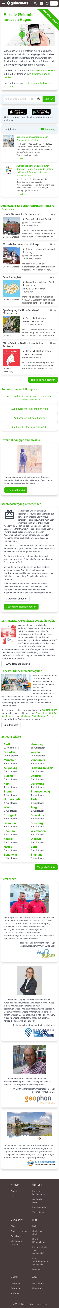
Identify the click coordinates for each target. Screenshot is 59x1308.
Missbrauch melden (16, 1242)
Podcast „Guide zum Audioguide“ (39, 1250)
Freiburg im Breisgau (44, 768)
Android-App (38, 1283)
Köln (7, 783)
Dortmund (37, 783)
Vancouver (38, 760)
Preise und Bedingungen (38, 1192)
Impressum (42, 1304)
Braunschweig (40, 791)
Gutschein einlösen (16, 598)
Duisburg (37, 823)
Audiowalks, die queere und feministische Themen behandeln (29, 398)
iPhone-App (37, 1288)
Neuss (8, 846)
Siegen (8, 776)
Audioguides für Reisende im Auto (29, 408)
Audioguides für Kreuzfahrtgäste (29, 427)
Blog (13, 1226)
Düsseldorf (38, 815)
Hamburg (37, 744)
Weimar (36, 752)
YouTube (15, 1293)
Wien (7, 807)
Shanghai (37, 854)
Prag (34, 807)
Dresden (9, 752)
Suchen (49, 98)
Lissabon (10, 823)
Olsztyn (36, 838)
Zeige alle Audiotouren (43, 379)
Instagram (15, 1283)
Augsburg (10, 768)
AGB (15, 1304)
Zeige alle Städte (46, 867)
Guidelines (15, 1236)
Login (13, 1196)
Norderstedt (12, 799)
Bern (34, 846)
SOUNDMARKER (49, 710)
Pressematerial (39, 1207)
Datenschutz (27, 1304)
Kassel (8, 838)
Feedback (37, 1269)
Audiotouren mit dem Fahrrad (30, 418)
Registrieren (16, 1191)
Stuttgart (10, 815)
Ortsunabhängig (16, 490)
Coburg (36, 776)
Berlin (7, 744)
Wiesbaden (38, 831)
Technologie (38, 1212)
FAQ (34, 1226)
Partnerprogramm (19, 1231)
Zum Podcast (11, 724)
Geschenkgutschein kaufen (21, 606)
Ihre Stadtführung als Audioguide (40, 1261)
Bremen (9, 791)
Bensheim (10, 854)
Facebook (15, 1288)
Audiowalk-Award (50, 17)
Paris (34, 799)
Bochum (9, 831)
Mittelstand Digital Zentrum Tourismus (38, 716)
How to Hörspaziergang (17, 663)
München (10, 760)
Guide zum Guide (37, 1232)
